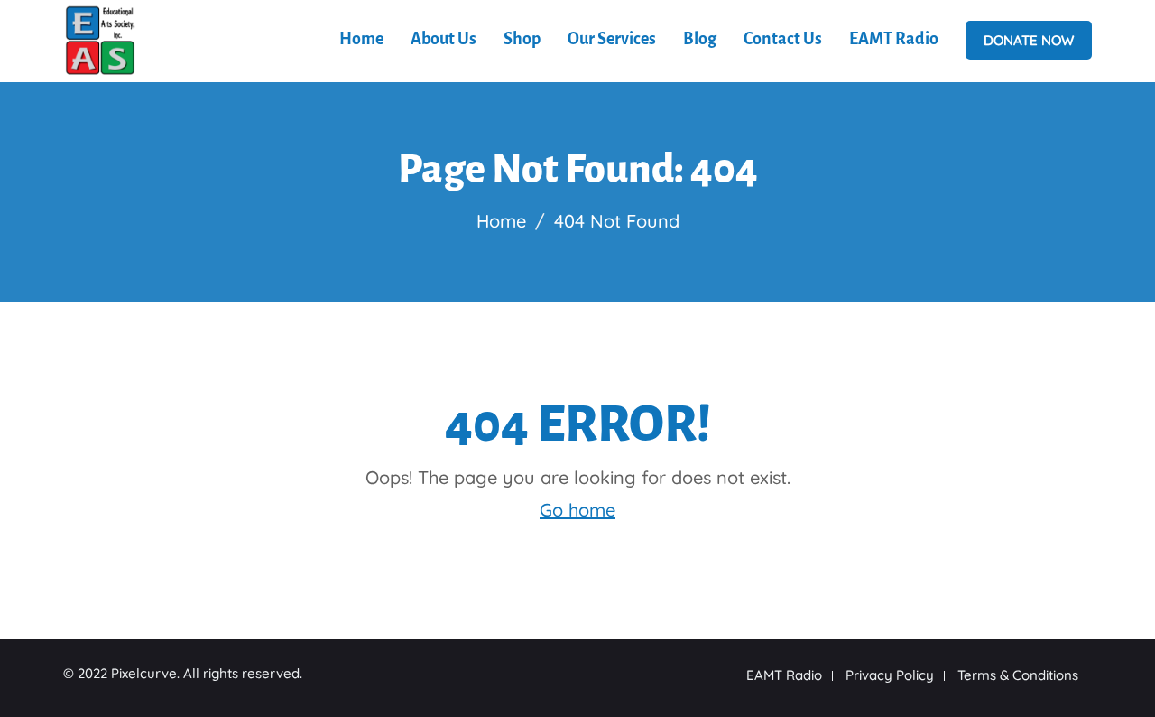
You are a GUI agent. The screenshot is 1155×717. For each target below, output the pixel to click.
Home (361, 39)
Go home (577, 509)
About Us (443, 39)
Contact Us (783, 39)
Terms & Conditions (1017, 675)
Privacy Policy (889, 675)
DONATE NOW (1029, 40)
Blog (699, 39)
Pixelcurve (144, 673)
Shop (522, 39)
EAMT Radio (893, 39)
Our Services (612, 39)
